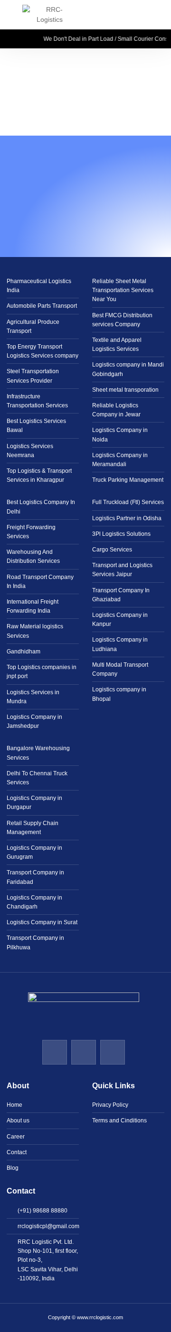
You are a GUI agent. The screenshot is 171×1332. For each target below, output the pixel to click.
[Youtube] (83, 1052)
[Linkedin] (54, 1052)
